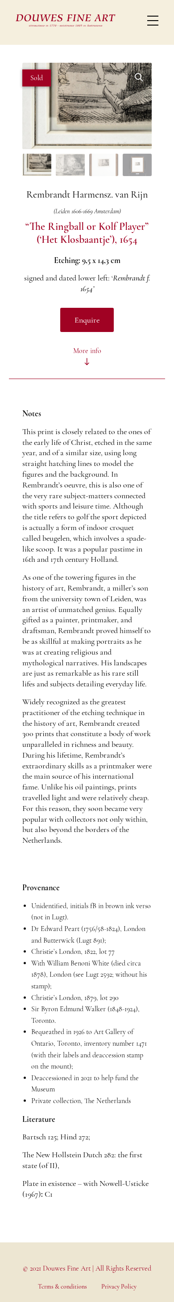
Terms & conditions (62, 1286)
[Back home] (66, 20)
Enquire (87, 320)
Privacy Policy (119, 1286)
